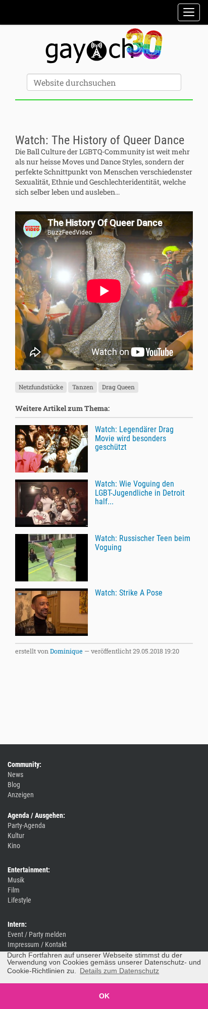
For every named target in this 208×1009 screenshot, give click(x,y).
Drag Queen (118, 387)
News (15, 774)
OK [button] (104, 996)
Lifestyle (19, 900)
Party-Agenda (26, 825)
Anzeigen (21, 795)
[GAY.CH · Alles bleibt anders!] (104, 46)
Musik (16, 880)
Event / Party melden (37, 934)
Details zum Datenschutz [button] (119, 971)
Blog (14, 785)
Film (14, 890)
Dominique (66, 651)
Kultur (16, 836)
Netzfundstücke (41, 387)
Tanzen (82, 387)
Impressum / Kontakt (37, 944)
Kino (14, 846)
